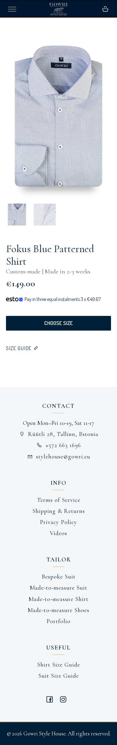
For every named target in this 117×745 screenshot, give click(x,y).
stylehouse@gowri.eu (63, 456)
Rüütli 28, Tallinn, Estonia (63, 434)
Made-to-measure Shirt (58, 599)
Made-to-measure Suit (58, 587)
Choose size (58, 323)
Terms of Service (58, 500)
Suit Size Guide (58, 675)
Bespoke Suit (59, 576)
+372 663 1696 (63, 445)
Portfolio (58, 621)
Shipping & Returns (58, 511)
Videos (58, 533)
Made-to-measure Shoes (58, 610)
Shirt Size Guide (58, 664)
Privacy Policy (58, 522)
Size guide (19, 348)
